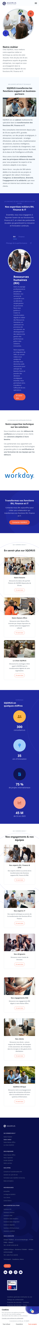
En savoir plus (19, 397)
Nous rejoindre (8, 1158)
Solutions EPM (8, 1215)
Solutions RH (7, 1209)
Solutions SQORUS (9, 1231)
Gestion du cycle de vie (11, 1175)
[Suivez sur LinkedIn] (5, 1272)
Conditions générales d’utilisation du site (19, 1297)
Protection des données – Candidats (18, 1302)
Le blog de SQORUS (9, 1194)
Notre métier (7, 1139)
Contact (7, 1266)
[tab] (15, 236)
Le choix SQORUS (9, 1145)
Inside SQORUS (8, 1160)
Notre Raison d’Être (9, 1142)
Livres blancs (8, 1200)
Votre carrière (8, 1163)
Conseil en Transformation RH (13, 1171)
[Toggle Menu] (36, 3)
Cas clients (7, 1197)
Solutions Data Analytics (11, 1218)
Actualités (7, 1191)
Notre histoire (8, 1137)
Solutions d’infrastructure (11, 1228)
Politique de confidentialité (15, 1299)
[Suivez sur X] (10, 1272)
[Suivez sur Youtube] (20, 1272)
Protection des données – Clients (17, 1305)
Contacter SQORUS (19, 522)
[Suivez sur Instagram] (15, 1272)
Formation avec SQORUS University (14, 1178)
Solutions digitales (9, 1225)
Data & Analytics (9, 1181)
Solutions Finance (9, 1212)
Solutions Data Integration (12, 1222)
